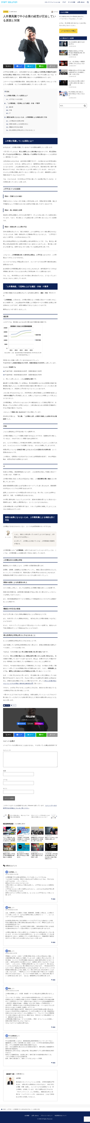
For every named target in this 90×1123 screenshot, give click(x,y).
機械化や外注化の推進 (14, 127)
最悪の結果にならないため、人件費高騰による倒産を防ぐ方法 (25, 117)
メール (5, 779)
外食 (9, 110)
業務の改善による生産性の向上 (17, 124)
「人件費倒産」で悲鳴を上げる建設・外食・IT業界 (22, 103)
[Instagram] (39, 723)
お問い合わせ (35, 1115)
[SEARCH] (88, 2)
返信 (54, 899)
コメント (7, 750)
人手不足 (6, 11)
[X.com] (30, 723)
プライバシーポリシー (46, 1115)
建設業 (9, 107)
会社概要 (27, 1115)
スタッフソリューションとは (52, 2)
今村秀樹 (11, 872)
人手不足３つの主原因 (14, 99)
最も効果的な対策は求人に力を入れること (20, 130)
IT (8, 113)
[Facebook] (21, 723)
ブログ (14, 705)
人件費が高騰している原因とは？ (16, 95)
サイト (5, 788)
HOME (4, 1109)
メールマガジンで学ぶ (68, 31)
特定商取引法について (60, 1115)
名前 (4, 771)
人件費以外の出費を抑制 (15, 121)
